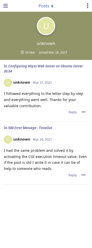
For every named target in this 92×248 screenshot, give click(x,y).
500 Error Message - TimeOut (30, 128)
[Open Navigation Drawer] (5, 6)
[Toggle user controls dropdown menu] (87, 6)
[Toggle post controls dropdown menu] (83, 112)
